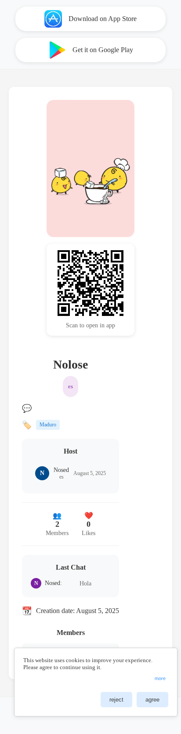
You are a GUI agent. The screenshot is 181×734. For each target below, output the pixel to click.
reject (116, 699)
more (160, 678)
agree (152, 699)
